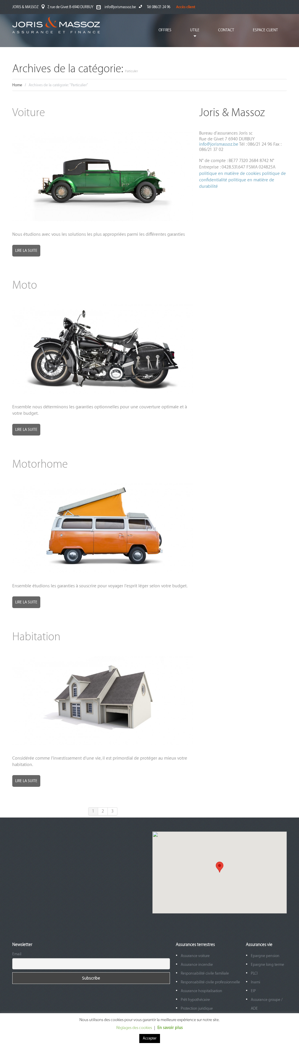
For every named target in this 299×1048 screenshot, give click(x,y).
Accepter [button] (150, 1038)
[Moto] (102, 349)
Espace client (265, 30)
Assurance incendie (197, 964)
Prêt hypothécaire (195, 999)
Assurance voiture (195, 956)
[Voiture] (102, 176)
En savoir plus (170, 1027)
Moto (24, 285)
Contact (226, 30)
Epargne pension (265, 956)
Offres (165, 30)
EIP (253, 991)
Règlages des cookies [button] (134, 1027)
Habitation (36, 637)
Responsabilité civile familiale (205, 973)
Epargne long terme (267, 964)
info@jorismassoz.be (120, 7)
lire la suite (26, 250)
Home (17, 85)
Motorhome (40, 464)
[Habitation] (102, 700)
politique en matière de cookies (230, 173)
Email (16, 954)
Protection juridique (197, 1008)
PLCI (254, 973)
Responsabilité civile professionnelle (210, 982)
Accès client (185, 7)
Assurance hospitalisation (201, 991)
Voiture (28, 112)
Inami (255, 982)
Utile (190, 34)
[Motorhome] (102, 528)
